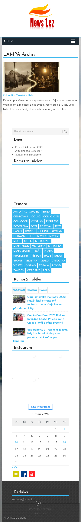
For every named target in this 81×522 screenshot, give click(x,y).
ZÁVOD (56, 265)
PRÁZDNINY (20, 255)
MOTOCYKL (42, 240)
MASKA (41, 236)
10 (16, 442)
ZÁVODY (18, 270)
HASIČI (17, 231)
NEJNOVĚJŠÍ (19, 290)
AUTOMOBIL (31, 211)
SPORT (17, 260)
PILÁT (37, 250)
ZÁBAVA (44, 265)
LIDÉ (31, 236)
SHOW (58, 255)
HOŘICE (30, 231)
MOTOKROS (21, 245)
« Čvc (15, 467)
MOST (17, 240)
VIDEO (44, 260)
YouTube (32, 474)
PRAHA (48, 250)
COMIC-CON (51, 216)
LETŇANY (19, 236)
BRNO (46, 211)
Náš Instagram (40, 406)
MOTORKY (55, 245)
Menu (8, 41)
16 (64, 442)
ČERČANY (33, 270)
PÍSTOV (36, 255)
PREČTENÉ (32, 290)
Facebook (24, 474)
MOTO (28, 240)
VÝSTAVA (30, 265)
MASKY (53, 236)
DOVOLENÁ (20, 226)
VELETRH (31, 260)
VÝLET (17, 265)
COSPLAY (37, 221)
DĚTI (34, 226)
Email (16, 474)
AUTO (17, 211)
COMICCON (20, 221)
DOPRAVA (52, 221)
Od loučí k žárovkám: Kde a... (20, 95)
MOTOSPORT (22, 250)
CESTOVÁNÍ (20, 216)
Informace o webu (15, 518)
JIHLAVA (43, 231)
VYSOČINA (58, 260)
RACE (47, 255)
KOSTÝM (57, 231)
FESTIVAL (46, 226)
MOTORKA (38, 245)
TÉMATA (43, 290)
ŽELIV (46, 270)
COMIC (35, 216)
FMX (58, 226)
